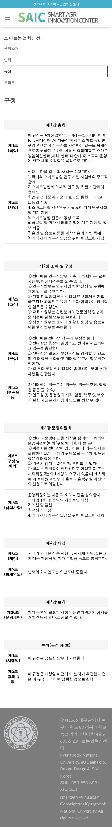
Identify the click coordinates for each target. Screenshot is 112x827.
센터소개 (11, 48)
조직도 (9, 82)
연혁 (7, 60)
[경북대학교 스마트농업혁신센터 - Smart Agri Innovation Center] (59, 18)
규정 (7, 71)
